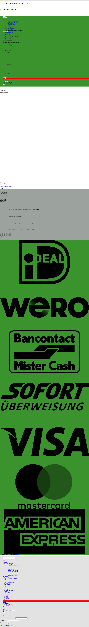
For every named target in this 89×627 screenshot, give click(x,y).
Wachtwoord (3, 620)
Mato (6, 591)
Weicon (7, 598)
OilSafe (7, 577)
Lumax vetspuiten (11, 57)
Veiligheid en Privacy (6, 235)
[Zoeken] (4, 15)
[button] (4, 20)
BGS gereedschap (9, 581)
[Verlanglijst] (0, 184)
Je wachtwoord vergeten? (6, 625)
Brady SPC (9, 45)
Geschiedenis (8, 82)
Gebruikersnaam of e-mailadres (7, 618)
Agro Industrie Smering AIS (13, 36)
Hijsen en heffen (11, 24)
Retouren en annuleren (6, 236)
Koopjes (5, 78)
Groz (8, 52)
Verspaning (10, 29)
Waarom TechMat (9, 83)
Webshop (5, 17)
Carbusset (9, 50)
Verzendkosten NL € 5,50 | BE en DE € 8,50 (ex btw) (15, 3)
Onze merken (6, 31)
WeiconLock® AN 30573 (5, 186)
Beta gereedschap (11, 42)
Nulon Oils (9, 64)
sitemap (17, 554)
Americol (9, 38)
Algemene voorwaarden (6, 234)
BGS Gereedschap (11, 40)
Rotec (8, 69)
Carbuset (7, 585)
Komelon (9, 56)
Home (4, 16)
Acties (4, 77)
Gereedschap (11, 23)
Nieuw (4, 80)
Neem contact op (4, 239)
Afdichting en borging (13, 21)
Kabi (8, 54)
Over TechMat (6, 81)
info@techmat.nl (3, 196)
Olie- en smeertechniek (13, 25)
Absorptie (10, 20)
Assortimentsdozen (12, 22)
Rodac (8, 68)
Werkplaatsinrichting (12, 30)
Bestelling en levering (6, 233)
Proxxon (8, 66)
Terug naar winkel (9, 32)
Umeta (8, 71)
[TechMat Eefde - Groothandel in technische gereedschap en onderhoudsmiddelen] (8, 9)
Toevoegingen (11, 28)
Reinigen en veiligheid (13, 27)
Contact (5, 85)
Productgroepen (9, 18)
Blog (4, 84)
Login (8, 623)
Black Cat (9, 43)
